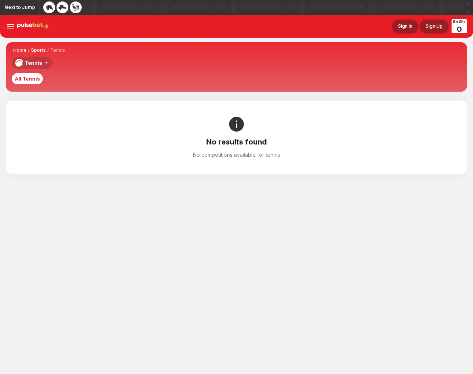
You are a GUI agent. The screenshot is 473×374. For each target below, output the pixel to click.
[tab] (27, 78)
